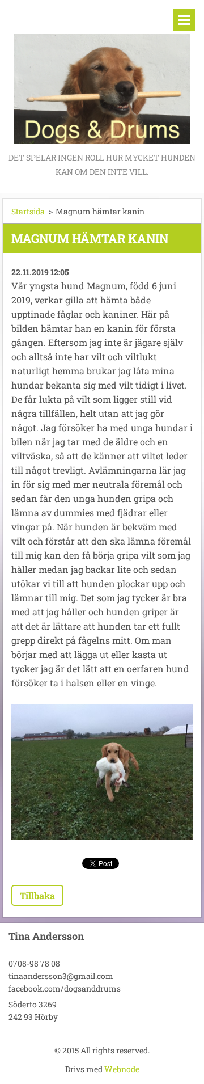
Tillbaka (37, 895)
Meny (184, 20)
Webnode (121, 1069)
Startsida (28, 211)
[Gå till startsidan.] (102, 75)
